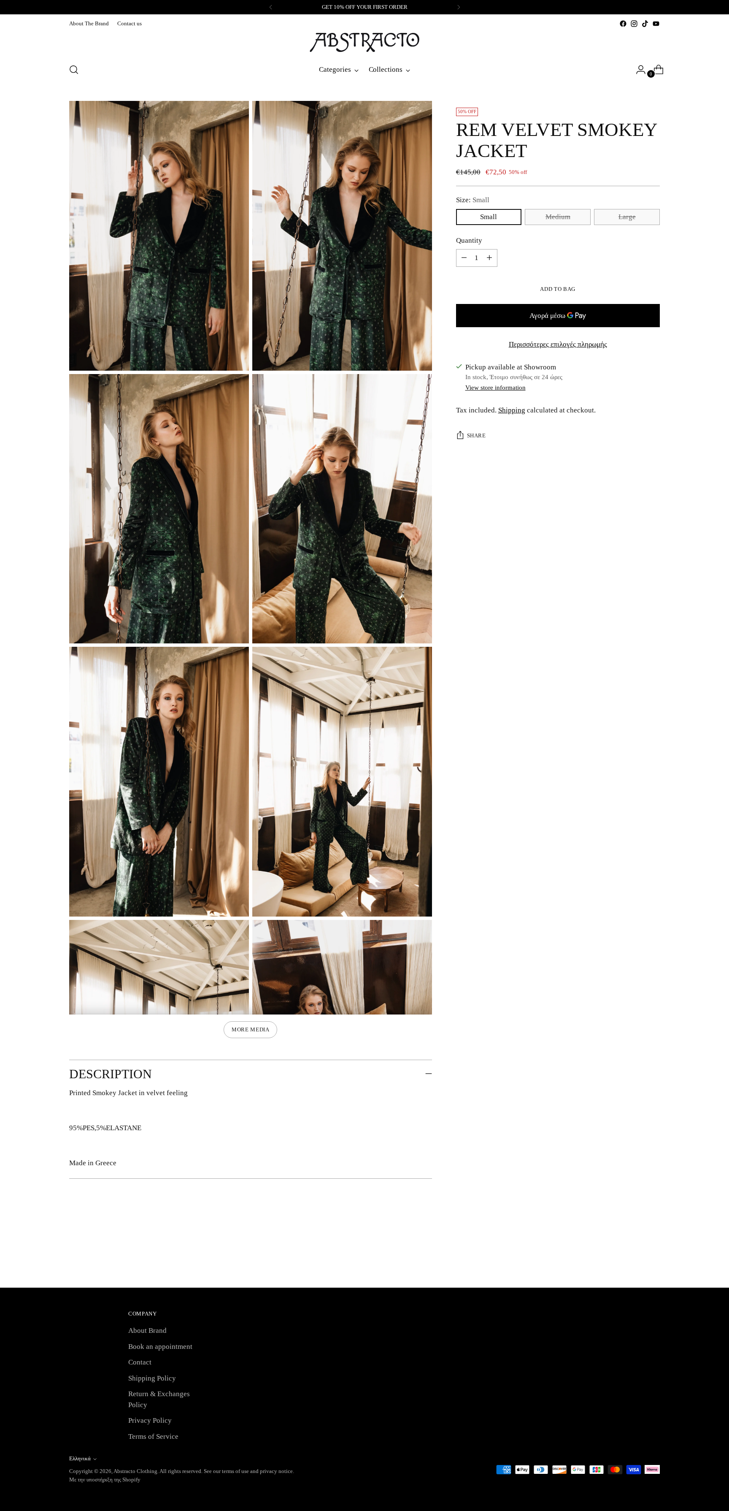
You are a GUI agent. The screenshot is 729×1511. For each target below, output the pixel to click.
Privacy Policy (150, 1420)
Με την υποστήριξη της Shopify (104, 1479)
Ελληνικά (80, 1458)
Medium (557, 217)
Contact (139, 1362)
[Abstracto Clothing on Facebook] (623, 23)
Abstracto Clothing (135, 1471)
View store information (495, 387)
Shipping (511, 410)
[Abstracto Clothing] (364, 42)
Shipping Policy (152, 1378)
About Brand (147, 1331)
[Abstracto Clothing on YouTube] (656, 23)
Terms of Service (153, 1436)
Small (488, 217)
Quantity (469, 240)
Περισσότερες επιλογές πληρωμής (558, 344)
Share (476, 435)
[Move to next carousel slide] (652, 1258)
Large (627, 217)
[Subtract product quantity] (489, 258)
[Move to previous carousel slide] (633, 1259)
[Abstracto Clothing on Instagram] (634, 23)
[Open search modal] (73, 69)
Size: (472, 200)
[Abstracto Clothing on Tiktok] (645, 23)
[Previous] (271, 7)
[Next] (458, 7)
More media (251, 1029)
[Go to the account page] (637, 69)
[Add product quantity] (464, 258)
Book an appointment (160, 1347)
